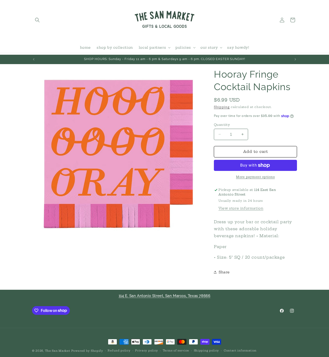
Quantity (222, 125)
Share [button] (224, 272)
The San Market (57, 350)
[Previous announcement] (33, 59)
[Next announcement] (295, 59)
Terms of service (176, 350)
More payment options (255, 177)
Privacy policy (146, 350)
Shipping (222, 107)
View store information (240, 208)
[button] (37, 20)
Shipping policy (206, 350)
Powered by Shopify (87, 350)
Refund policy (119, 350)
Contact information (240, 350)
